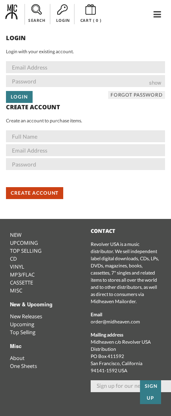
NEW (15, 234)
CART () (90, 20)
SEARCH (37, 20)
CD (13, 258)
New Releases (26, 316)
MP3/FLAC (22, 274)
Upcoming (22, 324)
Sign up (151, 392)
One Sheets (23, 366)
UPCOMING (24, 242)
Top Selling (22, 332)
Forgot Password (137, 95)
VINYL (17, 266)
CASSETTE (21, 282)
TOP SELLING (25, 250)
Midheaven (11, 14)
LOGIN (63, 20)
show (155, 82)
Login (19, 97)
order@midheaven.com (115, 322)
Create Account (34, 193)
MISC (16, 290)
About (17, 358)
